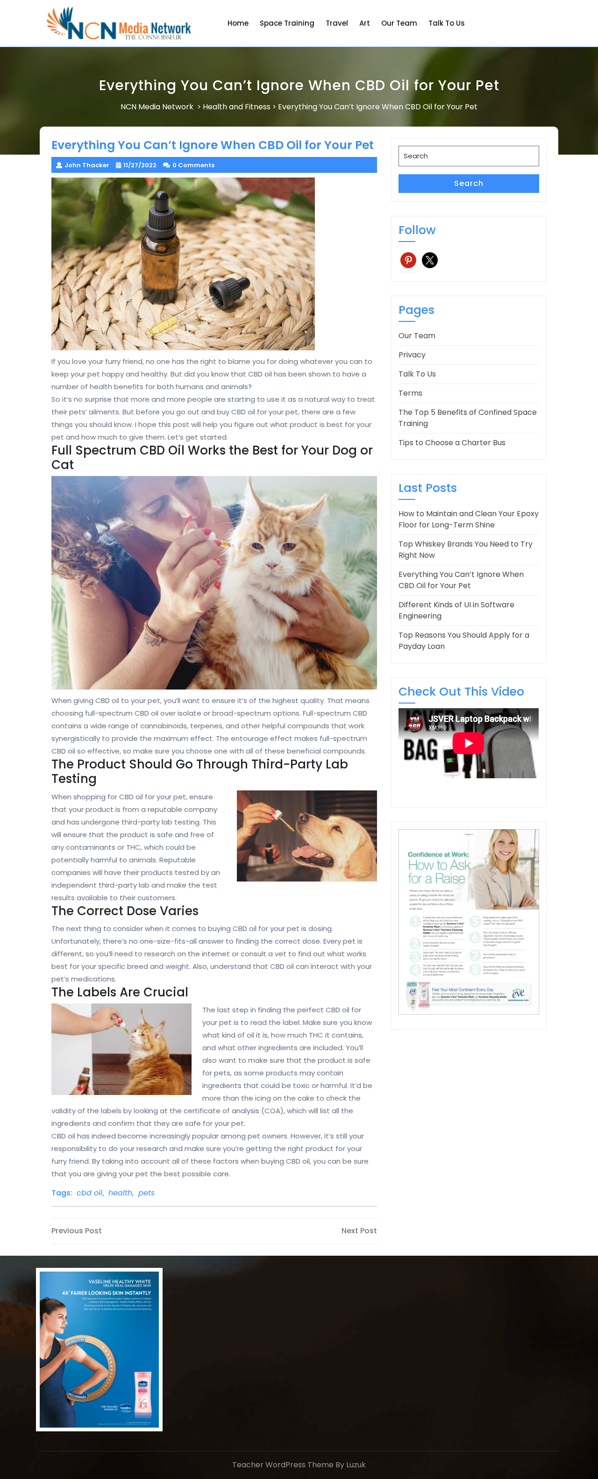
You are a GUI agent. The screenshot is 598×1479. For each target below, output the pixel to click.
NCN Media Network (157, 106)
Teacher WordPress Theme (283, 1464)
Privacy (412, 354)
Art (364, 23)
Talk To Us (446, 23)
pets (146, 1192)
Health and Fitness (237, 106)
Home (238, 23)
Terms (410, 393)
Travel (337, 23)
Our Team (399, 23)
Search (469, 183)
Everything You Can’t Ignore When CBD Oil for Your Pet (461, 580)
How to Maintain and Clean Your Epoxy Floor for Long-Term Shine (469, 519)
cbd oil (89, 1192)
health (120, 1192)
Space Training (287, 23)
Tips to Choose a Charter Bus (452, 442)
